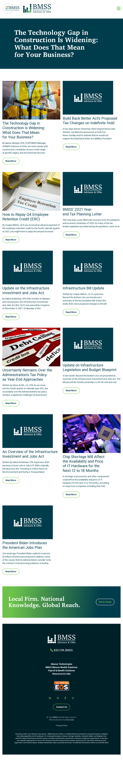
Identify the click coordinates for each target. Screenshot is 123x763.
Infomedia (70, 720)
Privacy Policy (61, 726)
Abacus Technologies (61, 664)
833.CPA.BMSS (63, 650)
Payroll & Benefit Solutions (61, 670)
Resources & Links (61, 673)
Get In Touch (105, 602)
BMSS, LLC (57, 717)
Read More (10, 161)
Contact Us (61, 707)
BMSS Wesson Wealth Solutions (61, 667)
